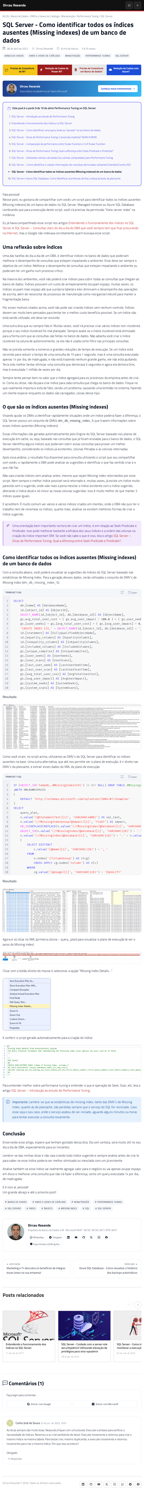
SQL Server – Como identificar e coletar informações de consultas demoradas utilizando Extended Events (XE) (71, 165)
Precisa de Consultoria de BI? (22, 69)
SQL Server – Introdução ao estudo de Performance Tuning (50, 1090)
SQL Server (106, 16)
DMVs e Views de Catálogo (44, 16)
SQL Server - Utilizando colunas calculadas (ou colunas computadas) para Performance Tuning (62, 158)
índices (47, 1208)
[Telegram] (130, 1484)
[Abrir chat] (129, 5)
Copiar (133, 592)
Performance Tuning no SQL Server (75, 108)
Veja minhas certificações (46, 1244)
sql (87, 1208)
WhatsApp (38, 1237)
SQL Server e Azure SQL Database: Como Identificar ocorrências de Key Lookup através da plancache (66, 178)
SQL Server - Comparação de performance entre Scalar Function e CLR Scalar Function (58, 144)
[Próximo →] (137, 1304)
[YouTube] (76, 1237)
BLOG (6, 16)
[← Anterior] (129, 1304)
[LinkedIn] (68, 1237)
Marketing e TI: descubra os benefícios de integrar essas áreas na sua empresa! (36, 1268)
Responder (16, 1459)
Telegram (57, 1237)
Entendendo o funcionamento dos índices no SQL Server (42, 123)
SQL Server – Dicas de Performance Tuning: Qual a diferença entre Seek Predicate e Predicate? (71, 538)
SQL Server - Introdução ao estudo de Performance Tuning (43, 116)
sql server (104, 1208)
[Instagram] (99, 1237)
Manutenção (68, 16)
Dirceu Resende (14, 5)
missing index (68, 1208)
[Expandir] (122, 592)
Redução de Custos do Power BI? (56, 69)
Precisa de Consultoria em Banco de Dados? (91, 69)
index (32, 1208)
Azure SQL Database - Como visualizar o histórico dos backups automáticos (108, 1268)
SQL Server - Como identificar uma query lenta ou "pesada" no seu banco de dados (56, 130)
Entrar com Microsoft (107, 1404)
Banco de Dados (19, 16)
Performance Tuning (87, 16)
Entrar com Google (41, 1404)
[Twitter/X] (91, 1237)
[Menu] (137, 5)
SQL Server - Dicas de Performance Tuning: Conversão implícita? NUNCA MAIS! (54, 137)
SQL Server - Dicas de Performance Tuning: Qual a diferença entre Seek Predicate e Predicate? (62, 151)
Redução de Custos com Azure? (126, 69)
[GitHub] (83, 1237)
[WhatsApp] (122, 1484)
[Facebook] (106, 1237)
